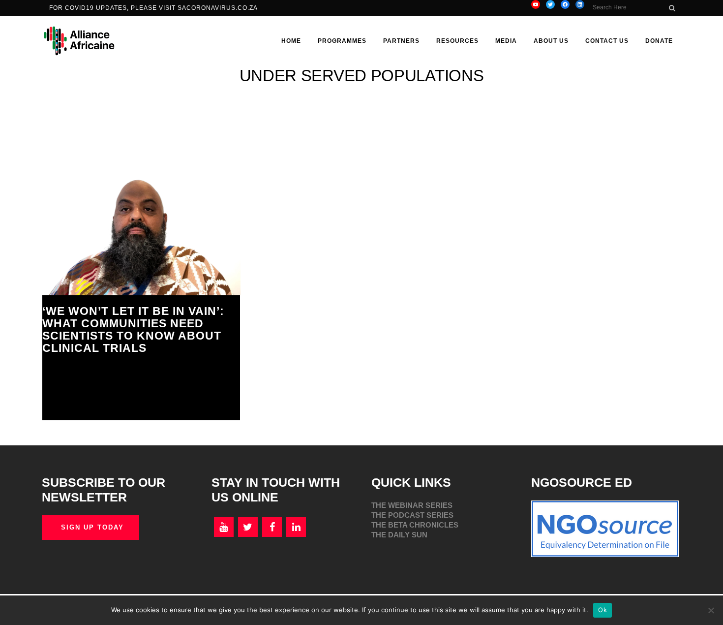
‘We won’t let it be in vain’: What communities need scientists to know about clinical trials (133, 329)
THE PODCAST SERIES (412, 515)
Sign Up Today (92, 527)
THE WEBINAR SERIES (411, 505)
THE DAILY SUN (399, 535)
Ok (602, 610)
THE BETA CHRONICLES (414, 525)
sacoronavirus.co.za (219, 7)
